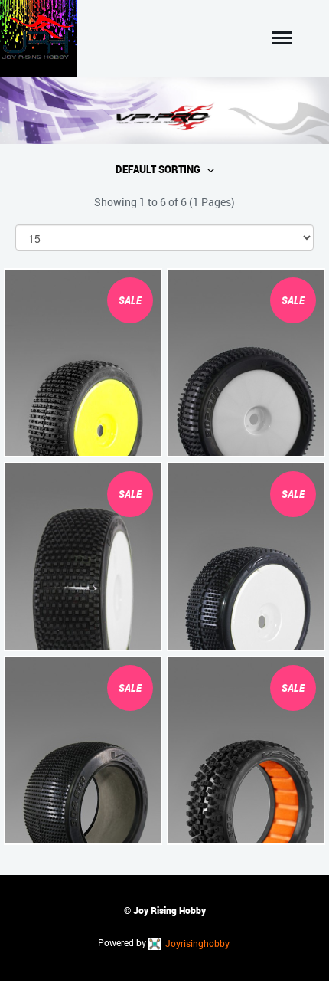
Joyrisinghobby (196, 943)
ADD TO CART (122, 441)
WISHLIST (43, 441)
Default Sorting (158, 169)
